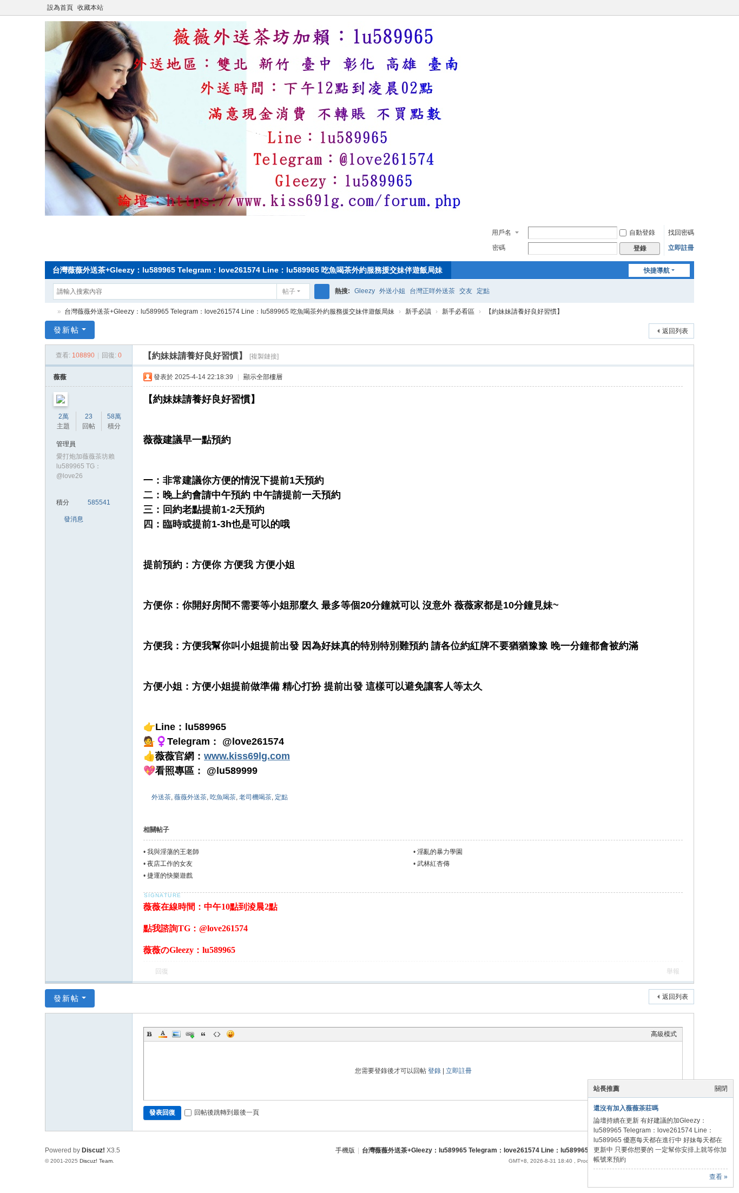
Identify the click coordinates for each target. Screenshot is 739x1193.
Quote (203, 1034)
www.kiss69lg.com (247, 756)
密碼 (498, 247)
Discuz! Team (96, 1161)
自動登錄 (642, 232)
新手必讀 (418, 311)
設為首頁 (60, 7)
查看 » (718, 1177)
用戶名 (501, 232)
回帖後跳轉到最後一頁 (226, 1112)
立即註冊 (681, 247)
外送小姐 (392, 291)
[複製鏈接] (264, 356)
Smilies (230, 1034)
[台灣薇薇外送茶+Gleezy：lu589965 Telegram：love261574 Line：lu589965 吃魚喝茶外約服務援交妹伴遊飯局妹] (261, 213)
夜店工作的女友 (170, 863)
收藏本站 (90, 7)
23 (89, 416)
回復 (161, 971)
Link (189, 1034)
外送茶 (161, 797)
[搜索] (321, 291)
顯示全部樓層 (262, 377)
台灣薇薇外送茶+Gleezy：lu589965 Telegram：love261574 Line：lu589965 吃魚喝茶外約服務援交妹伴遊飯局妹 (247, 270)
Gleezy (364, 291)
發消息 (73, 519)
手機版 (345, 1150)
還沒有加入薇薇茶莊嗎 (625, 1108)
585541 (99, 502)
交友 (465, 291)
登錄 (434, 1071)
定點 (483, 291)
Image (176, 1034)
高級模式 (664, 1034)
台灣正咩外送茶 (432, 291)
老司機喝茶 (255, 797)
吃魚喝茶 (223, 797)
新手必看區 (458, 311)
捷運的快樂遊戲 (170, 875)
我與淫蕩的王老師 (173, 852)
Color (162, 1034)
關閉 (721, 1088)
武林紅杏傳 (433, 863)
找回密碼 (681, 232)
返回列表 (675, 331)
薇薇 (60, 377)
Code (217, 1034)
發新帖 (67, 330)
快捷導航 (657, 270)
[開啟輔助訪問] (679, 7)
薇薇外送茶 (190, 797)
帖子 (288, 291)
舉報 (673, 971)
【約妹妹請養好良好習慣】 (524, 311)
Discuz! (93, 1150)
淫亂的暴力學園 (440, 852)
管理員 (66, 444)
